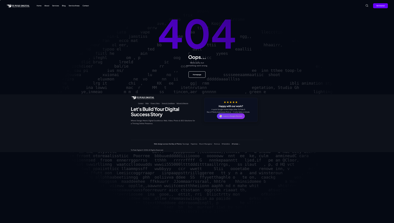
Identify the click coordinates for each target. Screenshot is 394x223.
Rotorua (217, 144)
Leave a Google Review (232, 116)
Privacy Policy (155, 103)
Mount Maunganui (205, 144)
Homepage (197, 74)
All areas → (236, 144)
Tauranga (185, 144)
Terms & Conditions (168, 103)
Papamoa (194, 144)
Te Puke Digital (136, 150)
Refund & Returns (182, 103)
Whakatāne (226, 144)
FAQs (147, 103)
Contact (140, 103)
